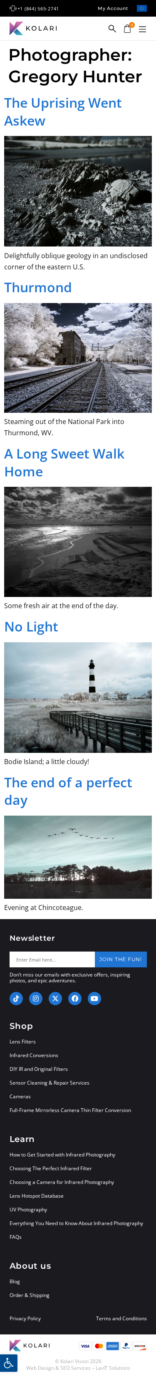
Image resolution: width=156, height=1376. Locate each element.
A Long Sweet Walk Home (64, 462)
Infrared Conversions (34, 1055)
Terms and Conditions (121, 1318)
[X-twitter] (55, 998)
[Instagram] (35, 998)
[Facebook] (75, 998)
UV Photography (28, 1209)
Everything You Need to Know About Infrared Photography (76, 1223)
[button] (143, 29)
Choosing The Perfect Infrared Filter (51, 1168)
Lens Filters (23, 1041)
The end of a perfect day (68, 791)
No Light (31, 626)
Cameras (20, 1096)
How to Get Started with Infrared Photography (62, 1154)
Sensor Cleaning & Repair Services (49, 1082)
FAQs (16, 1236)
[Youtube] (94, 998)
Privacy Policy (25, 1318)
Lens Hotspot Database (37, 1195)
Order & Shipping (30, 1295)
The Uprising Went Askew (63, 111)
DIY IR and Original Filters (39, 1069)
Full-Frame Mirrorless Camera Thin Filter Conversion (70, 1110)
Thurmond (38, 287)
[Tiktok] (16, 998)
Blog (15, 1281)
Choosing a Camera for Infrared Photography (62, 1182)
